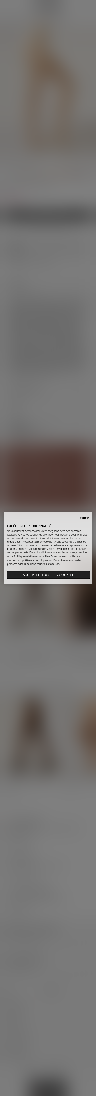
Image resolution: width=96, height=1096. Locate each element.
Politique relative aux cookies (32, 556)
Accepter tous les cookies (48, 575)
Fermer (84, 517)
